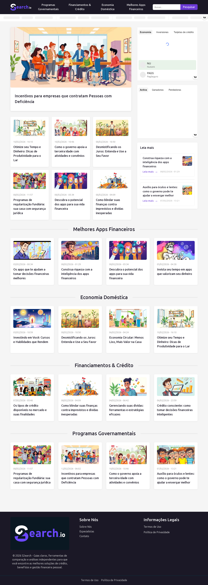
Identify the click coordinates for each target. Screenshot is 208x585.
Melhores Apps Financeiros (136, 7)
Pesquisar (189, 7)
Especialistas (86, 531)
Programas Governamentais (48, 7)
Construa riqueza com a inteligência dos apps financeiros (157, 162)
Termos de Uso (152, 526)
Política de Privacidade (157, 532)
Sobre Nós (85, 526)
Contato (84, 536)
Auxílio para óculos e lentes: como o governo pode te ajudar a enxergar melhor (160, 191)
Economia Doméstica (107, 7)
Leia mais (150, 171)
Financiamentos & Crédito (80, 7)
